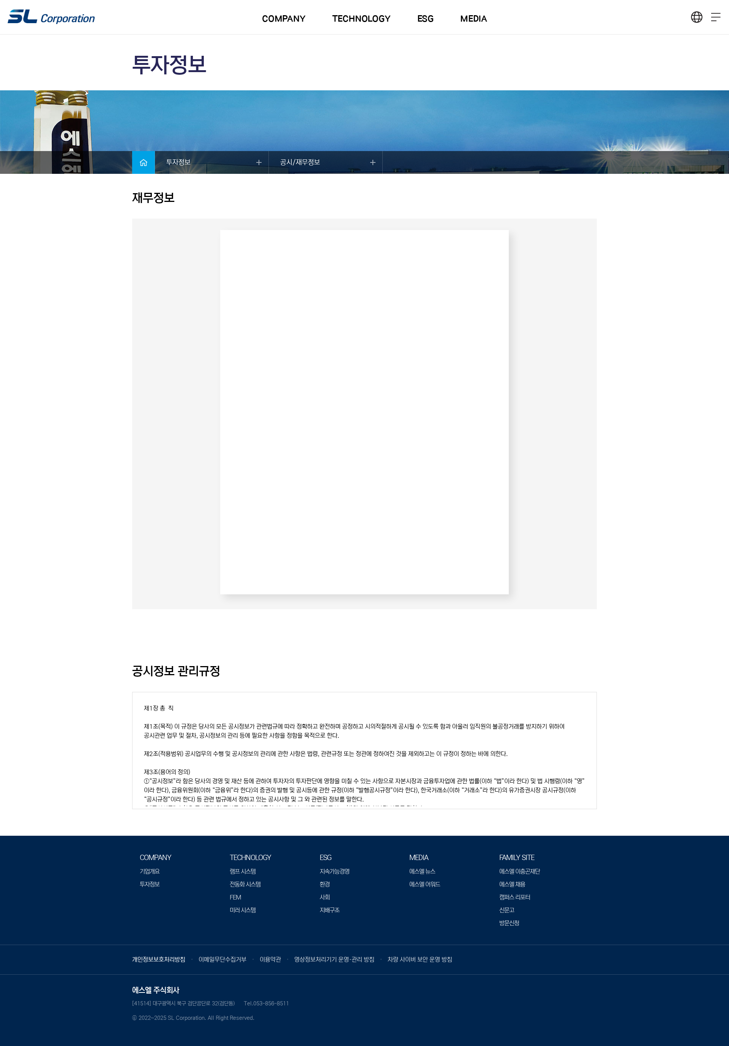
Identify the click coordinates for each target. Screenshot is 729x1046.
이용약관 (270, 959)
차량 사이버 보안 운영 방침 (420, 959)
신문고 (506, 910)
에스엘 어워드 (424, 884)
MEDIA (473, 19)
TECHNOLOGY (361, 19)
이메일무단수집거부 (222, 959)
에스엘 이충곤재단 (519, 871)
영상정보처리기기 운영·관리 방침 (334, 959)
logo (51, 17)
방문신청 (509, 923)
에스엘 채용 (512, 884)
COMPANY (284, 19)
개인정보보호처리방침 (158, 959)
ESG (425, 19)
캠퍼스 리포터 (514, 897)
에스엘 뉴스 (422, 871)
